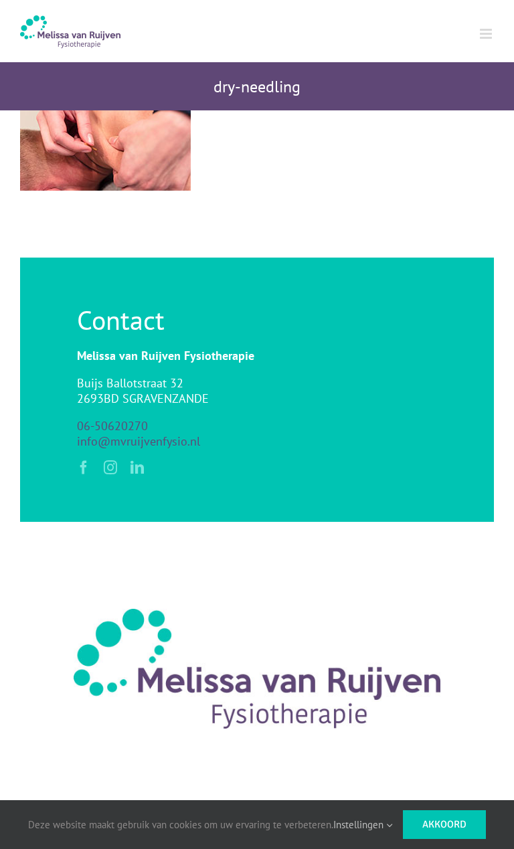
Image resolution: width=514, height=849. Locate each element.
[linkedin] (137, 467)
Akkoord (444, 824)
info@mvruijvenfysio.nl (138, 441)
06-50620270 (112, 426)
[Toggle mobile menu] (487, 34)
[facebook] (83, 467)
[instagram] (110, 467)
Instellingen (359, 824)
